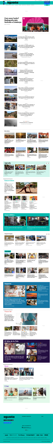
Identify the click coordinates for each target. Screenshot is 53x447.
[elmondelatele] (39, 435)
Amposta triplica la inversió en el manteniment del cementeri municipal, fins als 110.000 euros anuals (26, 80)
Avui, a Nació (7, 251)
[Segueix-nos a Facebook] (4, 420)
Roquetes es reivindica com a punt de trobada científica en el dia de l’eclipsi (43, 141)
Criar (6, 386)
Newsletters (40, 0)
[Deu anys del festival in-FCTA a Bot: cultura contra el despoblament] (41, 167)
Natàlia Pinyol (6, 264)
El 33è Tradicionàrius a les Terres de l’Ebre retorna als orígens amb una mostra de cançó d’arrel (19, 172)
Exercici (5, 331)
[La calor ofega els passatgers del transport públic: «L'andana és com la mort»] (31, 302)
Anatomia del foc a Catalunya (26, 122)
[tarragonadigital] (30, 435)
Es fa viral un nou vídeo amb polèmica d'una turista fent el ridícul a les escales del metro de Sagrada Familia (26, 378)
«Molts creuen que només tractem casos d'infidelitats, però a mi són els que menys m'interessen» (16, 206)
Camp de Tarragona (8, 233)
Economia (26, 61)
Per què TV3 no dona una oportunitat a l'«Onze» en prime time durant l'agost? (42, 345)
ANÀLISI (26, 331)
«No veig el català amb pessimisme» (31, 261)
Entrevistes (9, 180)
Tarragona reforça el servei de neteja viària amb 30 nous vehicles (30, 243)
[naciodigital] (6, 435)
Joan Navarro (26, 83)
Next (6, 366)
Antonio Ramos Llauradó (29, 245)
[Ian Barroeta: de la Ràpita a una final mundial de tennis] (9, 150)
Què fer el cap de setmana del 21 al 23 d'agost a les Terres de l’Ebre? (26, 97)
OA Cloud (48, 441)
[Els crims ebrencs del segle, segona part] (15, 221)
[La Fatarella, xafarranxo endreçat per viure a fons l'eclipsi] (21, 150)
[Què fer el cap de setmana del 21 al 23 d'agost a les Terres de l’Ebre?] (10, 97)
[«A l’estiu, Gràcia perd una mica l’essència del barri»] (9, 270)
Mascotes (22, 331)
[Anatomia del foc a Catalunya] (10, 122)
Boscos (39, 285)
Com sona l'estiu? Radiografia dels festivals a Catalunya (12, 20)
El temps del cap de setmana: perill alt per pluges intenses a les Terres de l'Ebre (26, 38)
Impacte (24, 121)
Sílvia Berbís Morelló (18, 142)
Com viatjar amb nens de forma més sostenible (39, 398)
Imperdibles (9, 215)
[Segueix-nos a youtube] (10, 420)
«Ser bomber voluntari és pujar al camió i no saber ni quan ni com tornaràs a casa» (9, 261)
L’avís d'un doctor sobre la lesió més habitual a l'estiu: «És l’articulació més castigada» (33, 334)
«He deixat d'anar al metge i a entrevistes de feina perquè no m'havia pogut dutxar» (21, 276)
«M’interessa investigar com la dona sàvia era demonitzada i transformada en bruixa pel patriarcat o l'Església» (25, 206)
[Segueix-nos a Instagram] (7, 420)
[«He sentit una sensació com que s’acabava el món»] (21, 135)
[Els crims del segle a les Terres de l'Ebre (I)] (38, 221)
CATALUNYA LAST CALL (33, 259)
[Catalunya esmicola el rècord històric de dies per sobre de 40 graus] (31, 296)
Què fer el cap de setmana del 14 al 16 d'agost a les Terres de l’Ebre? (30, 172)
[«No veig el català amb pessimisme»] (32, 256)
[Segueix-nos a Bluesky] (12, 420)
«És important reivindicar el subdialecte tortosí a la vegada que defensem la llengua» (33, 206)
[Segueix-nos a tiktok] (11, 420)
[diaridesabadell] (13, 435)
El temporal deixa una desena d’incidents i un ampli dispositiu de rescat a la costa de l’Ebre (26, 54)
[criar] (46, 435)
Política (26, 77)
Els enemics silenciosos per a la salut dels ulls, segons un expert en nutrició (16, 333)
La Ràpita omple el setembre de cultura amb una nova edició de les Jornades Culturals (8, 172)
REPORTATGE (9, 259)
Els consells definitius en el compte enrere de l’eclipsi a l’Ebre (32, 155)
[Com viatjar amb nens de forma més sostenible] (39, 392)
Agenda (7, 163)
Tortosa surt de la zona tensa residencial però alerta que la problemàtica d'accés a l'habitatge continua (26, 72)
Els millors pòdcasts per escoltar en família (10, 398)
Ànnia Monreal (8, 24)
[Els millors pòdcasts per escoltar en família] (10, 392)
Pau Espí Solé (26, 40)
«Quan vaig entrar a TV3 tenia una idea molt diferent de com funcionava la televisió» (43, 351)
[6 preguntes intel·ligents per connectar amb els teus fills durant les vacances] (25, 392)
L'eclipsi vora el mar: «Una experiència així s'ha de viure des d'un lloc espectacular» (9, 141)
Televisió (39, 349)
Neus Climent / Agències (18, 245)
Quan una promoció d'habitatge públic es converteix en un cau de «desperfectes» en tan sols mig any (43, 276)
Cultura (5, 170)
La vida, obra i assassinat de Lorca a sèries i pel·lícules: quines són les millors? (42, 357)
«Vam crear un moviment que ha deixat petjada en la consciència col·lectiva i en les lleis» (7, 207)
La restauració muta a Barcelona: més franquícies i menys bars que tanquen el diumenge (43, 261)
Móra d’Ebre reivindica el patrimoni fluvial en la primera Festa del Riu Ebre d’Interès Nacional (26, 89)
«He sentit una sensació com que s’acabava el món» (21, 141)
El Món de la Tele (11, 341)
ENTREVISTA (42, 285)
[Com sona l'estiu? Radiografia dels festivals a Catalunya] (35, 24)
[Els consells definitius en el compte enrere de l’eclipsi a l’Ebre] (32, 150)
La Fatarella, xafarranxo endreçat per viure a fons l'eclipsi (20, 155)
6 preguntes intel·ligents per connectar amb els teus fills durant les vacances (25, 398)
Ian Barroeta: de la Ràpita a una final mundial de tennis (9, 155)
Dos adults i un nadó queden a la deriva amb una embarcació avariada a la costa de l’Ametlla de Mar (26, 46)
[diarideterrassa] (21, 435)
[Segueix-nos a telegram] (8, 420)
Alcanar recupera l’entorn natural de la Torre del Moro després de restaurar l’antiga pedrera (26, 114)
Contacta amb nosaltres (7, 422)
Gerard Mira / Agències (40, 303)
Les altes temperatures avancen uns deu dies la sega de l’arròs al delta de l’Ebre (26, 63)
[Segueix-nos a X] (5, 420)
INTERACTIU (27, 121)
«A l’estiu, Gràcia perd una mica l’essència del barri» (9, 275)
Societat (26, 103)
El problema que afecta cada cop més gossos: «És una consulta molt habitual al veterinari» (25, 334)
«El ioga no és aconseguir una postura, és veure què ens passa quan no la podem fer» (9, 188)
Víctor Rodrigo (6, 360)
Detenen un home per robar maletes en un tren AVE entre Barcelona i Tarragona (41, 243)
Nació (5, 24)
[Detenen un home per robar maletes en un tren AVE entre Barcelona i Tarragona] (41, 238)
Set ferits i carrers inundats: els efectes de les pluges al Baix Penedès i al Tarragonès (20, 243)
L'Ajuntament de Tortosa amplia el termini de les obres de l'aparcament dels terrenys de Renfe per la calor (43, 156)
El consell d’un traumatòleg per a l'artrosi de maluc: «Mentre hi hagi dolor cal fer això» (9, 317)
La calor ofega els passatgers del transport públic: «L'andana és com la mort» (43, 301)
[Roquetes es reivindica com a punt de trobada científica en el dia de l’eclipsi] (44, 135)
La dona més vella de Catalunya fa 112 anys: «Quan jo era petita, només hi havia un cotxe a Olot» (32, 276)
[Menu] (3, 5)
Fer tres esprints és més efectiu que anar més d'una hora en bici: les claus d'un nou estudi (8, 334)
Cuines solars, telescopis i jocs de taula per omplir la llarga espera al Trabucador (32, 141)
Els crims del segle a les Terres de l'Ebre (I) (36, 227)
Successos (26, 52)
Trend (5, 376)
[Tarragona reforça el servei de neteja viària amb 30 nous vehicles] (30, 238)
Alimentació (14, 331)
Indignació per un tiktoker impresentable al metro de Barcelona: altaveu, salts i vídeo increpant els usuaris (11, 379)
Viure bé (8, 311)
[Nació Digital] (11, 3)
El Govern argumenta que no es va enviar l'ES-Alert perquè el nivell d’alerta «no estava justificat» (21, 261)
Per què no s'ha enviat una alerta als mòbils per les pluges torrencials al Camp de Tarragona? (9, 243)
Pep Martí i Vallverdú (29, 262)
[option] (9, 170)
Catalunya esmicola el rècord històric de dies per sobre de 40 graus (43, 295)
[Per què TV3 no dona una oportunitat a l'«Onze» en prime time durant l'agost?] (31, 346)
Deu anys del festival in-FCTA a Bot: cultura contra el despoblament (41, 172)
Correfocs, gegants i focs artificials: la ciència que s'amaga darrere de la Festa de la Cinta (26, 105)
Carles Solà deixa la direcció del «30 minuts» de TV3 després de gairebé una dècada (14, 358)
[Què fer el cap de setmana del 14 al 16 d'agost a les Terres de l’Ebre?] (30, 167)
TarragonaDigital (39, 245)
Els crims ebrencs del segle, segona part (13, 227)
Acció (5, 241)
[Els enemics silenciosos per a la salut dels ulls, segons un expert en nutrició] (17, 328)
